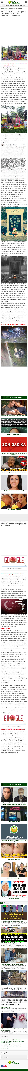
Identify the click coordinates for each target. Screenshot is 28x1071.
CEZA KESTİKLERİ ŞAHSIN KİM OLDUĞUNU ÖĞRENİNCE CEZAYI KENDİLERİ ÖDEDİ (11, 943)
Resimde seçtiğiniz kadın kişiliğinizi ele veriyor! (12, 921)
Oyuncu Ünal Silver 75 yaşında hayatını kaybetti (12, 964)
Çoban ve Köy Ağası (5, 1007)
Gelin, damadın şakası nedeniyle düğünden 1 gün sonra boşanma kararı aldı (14, 1029)
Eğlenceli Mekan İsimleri (14, 821)
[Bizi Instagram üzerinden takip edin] (4, 1066)
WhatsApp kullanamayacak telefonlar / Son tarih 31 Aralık (14, 841)
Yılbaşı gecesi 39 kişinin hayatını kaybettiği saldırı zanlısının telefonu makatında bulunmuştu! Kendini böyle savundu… (14, 804)
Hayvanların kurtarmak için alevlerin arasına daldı (12, 985)
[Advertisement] (14, 31)
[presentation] (1, 5)
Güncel (6, 8)
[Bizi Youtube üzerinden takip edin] (6, 1066)
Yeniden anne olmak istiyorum (14, 878)
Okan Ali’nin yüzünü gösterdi (14, 509)
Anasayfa (2, 8)
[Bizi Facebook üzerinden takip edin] (2, 1066)
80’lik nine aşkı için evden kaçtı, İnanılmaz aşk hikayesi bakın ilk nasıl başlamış (14, 897)
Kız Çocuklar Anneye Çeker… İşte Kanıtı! (14, 490)
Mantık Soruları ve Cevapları (14, 434)
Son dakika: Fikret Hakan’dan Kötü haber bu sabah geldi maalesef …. (14, 454)
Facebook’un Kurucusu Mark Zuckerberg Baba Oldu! (14, 415)
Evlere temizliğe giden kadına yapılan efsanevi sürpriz (14, 472)
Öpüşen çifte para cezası (14, 859)
